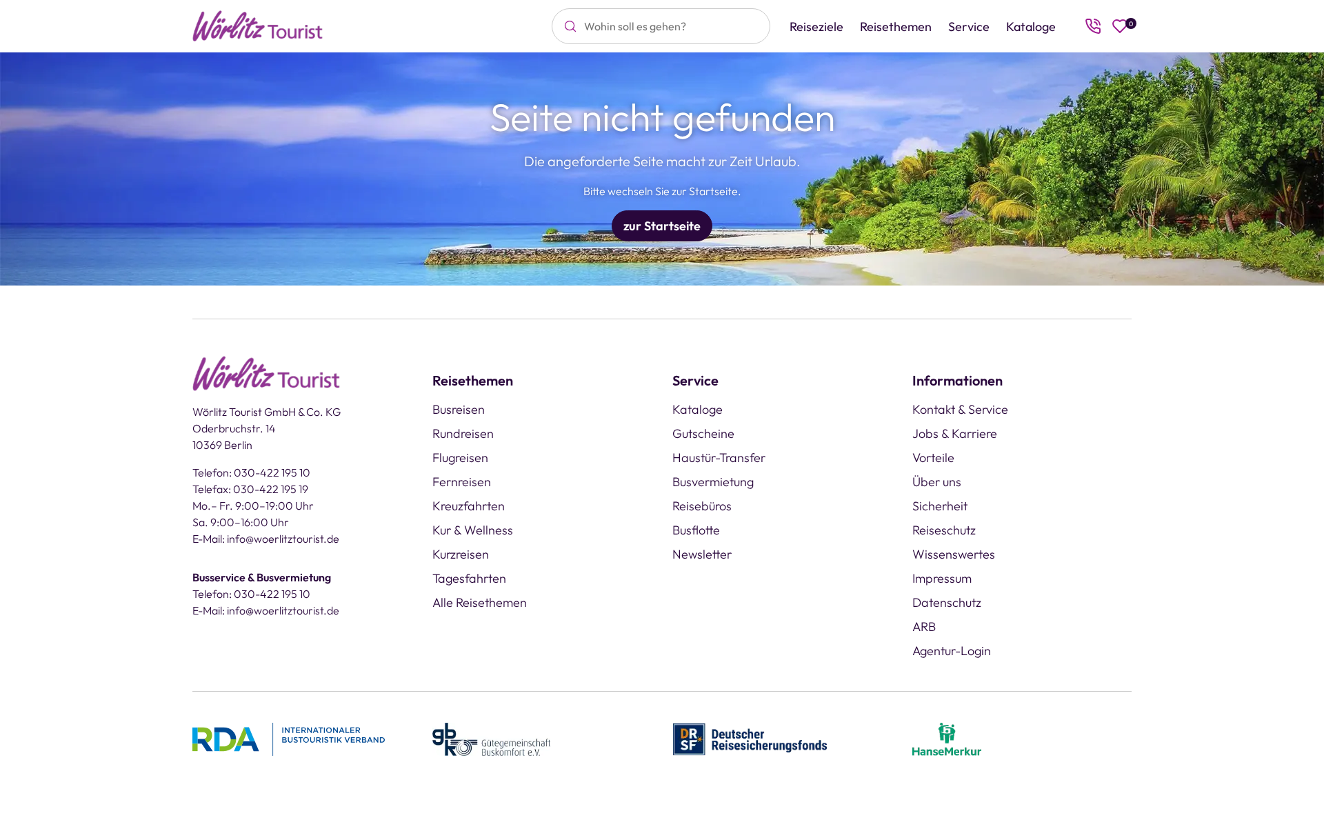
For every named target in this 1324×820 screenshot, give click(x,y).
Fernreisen (461, 482)
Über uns (936, 482)
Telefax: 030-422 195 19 (250, 489)
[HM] (946, 738)
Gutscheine (703, 433)
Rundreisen (463, 433)
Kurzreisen (460, 554)
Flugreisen (460, 458)
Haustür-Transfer (718, 458)
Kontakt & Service (960, 409)
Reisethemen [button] (896, 26)
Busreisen (458, 409)
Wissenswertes (953, 554)
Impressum (942, 578)
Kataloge (1031, 26)
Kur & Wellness (472, 530)
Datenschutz (946, 602)
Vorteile (933, 458)
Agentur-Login (951, 651)
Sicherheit (939, 506)
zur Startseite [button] (662, 226)
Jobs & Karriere (954, 433)
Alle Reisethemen (479, 602)
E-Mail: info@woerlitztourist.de (265, 539)
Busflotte (696, 530)
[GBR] (491, 738)
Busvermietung (713, 482)
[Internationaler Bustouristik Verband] (288, 738)
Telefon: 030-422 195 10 (251, 472)
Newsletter (702, 554)
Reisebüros (702, 506)
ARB (924, 626)
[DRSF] (750, 738)
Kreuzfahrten (468, 506)
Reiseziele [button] (816, 26)
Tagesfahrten (469, 578)
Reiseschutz (944, 530)
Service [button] (969, 26)
